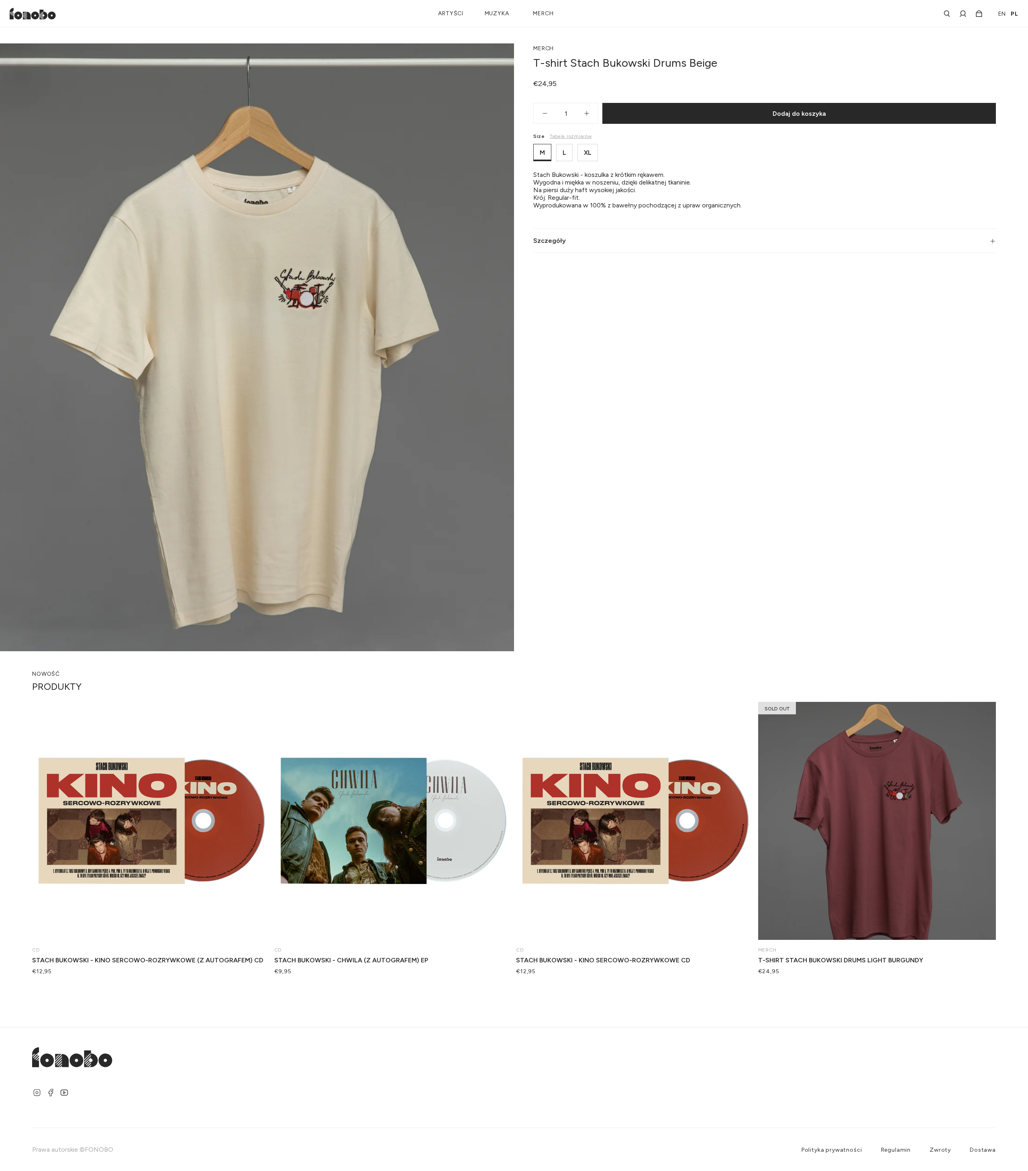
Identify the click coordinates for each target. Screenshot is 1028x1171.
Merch (543, 48)
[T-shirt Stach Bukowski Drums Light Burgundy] (877, 821)
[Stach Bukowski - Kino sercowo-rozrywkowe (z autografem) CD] (151, 821)
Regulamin (896, 1149)
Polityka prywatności (832, 1149)
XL (588, 152)
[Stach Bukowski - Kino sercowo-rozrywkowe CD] (635, 821)
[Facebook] (50, 1092)
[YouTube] (64, 1092)
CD (36, 950)
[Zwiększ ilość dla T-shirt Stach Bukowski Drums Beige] (590, 113)
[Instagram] (37, 1092)
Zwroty (940, 1149)
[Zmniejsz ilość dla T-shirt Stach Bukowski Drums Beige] (541, 113)
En (1002, 13)
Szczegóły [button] (549, 240)
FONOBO (99, 1149)
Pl (1014, 13)
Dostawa (983, 1149)
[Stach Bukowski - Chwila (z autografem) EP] (393, 821)
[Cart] (976, 13)
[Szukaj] (947, 13)
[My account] (963, 13)
